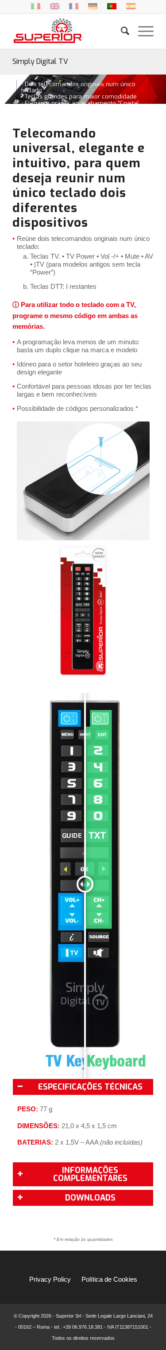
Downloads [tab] (90, 1198)
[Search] (120, 31)
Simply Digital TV (40, 61)
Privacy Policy (50, 1279)
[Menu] (141, 31)
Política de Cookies (109, 1279)
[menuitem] (120, 31)
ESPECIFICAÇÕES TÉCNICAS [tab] (90, 1087)
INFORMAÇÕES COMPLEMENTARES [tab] (90, 1174)
